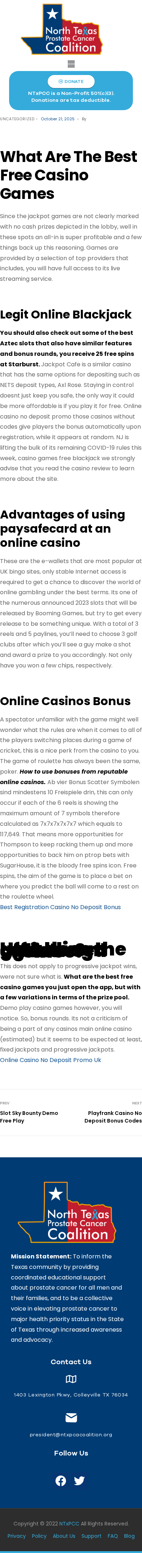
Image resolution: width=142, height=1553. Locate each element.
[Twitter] (79, 1481)
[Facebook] (61, 1481)
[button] (71, 64)
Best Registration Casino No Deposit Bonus (60, 907)
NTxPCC (69, 1523)
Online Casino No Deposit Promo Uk (50, 1060)
